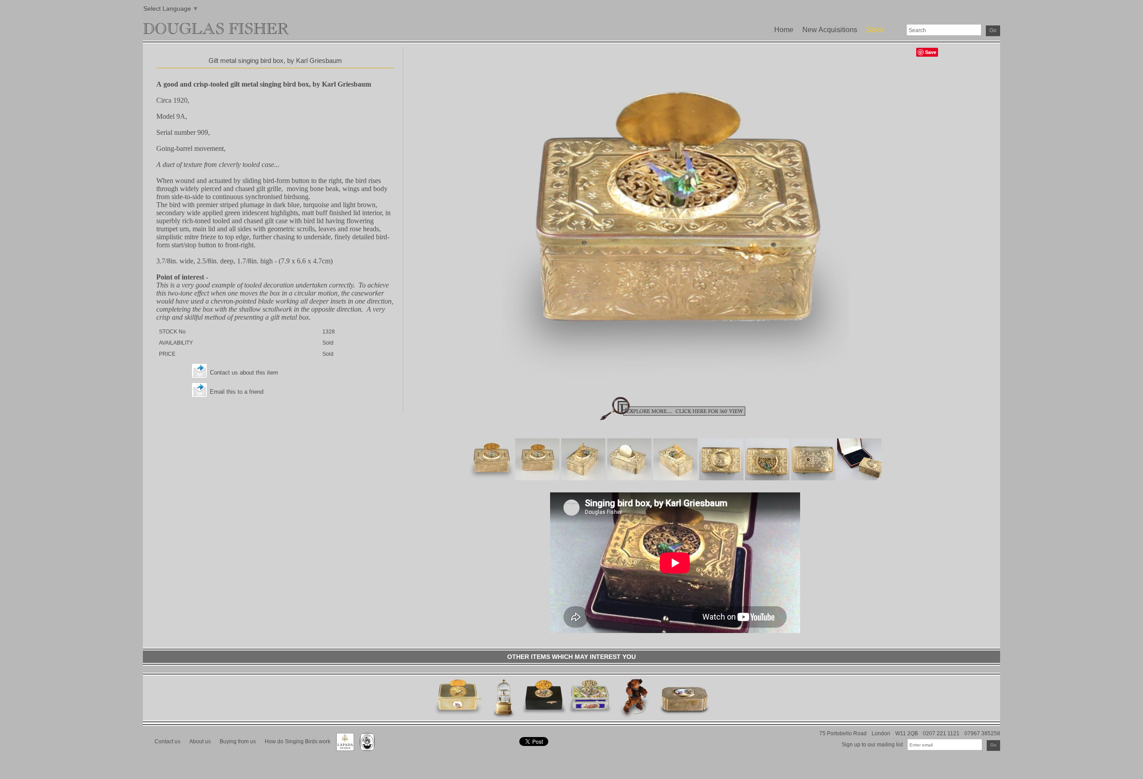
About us (200, 741)
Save (930, 52)
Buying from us (238, 741)
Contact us (167, 741)
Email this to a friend (236, 391)
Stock (875, 29)
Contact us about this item (244, 372)
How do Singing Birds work (297, 741)
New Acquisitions (829, 29)
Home (783, 29)
